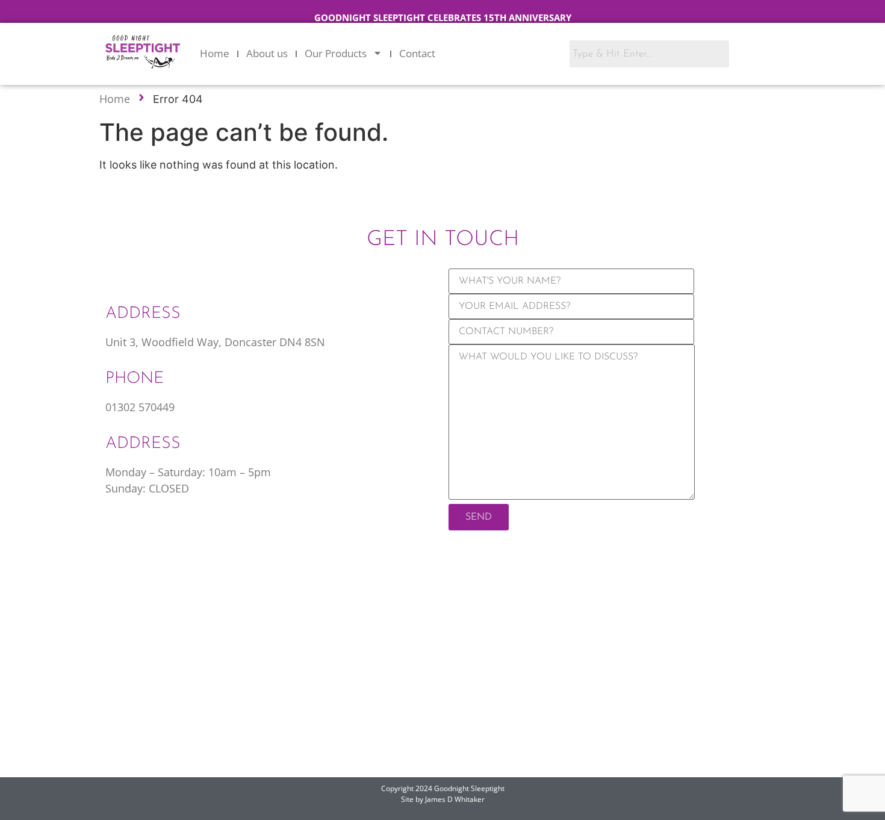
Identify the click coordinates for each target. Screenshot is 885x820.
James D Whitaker (455, 799)
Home (214, 53)
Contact (417, 53)
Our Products (336, 53)
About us (267, 53)
